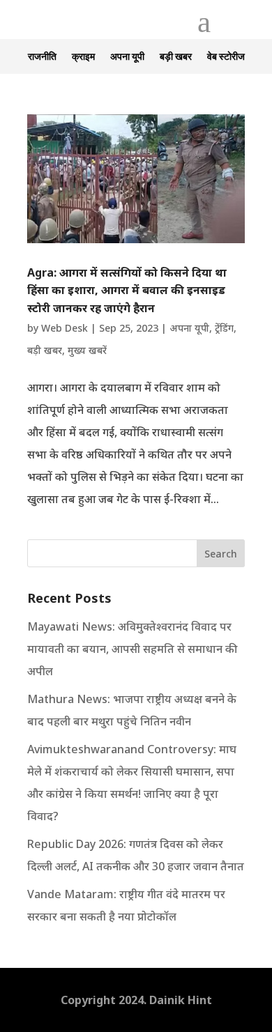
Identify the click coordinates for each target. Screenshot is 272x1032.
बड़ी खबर (176, 57)
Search (220, 553)
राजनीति (42, 57)
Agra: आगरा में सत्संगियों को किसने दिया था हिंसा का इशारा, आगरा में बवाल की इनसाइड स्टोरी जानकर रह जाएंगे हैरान (127, 290)
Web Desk (64, 327)
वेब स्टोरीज (226, 57)
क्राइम (83, 57)
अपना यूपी (127, 57)
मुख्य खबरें (87, 350)
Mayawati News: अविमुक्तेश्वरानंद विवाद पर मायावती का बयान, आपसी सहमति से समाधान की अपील (132, 649)
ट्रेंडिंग (224, 327)
